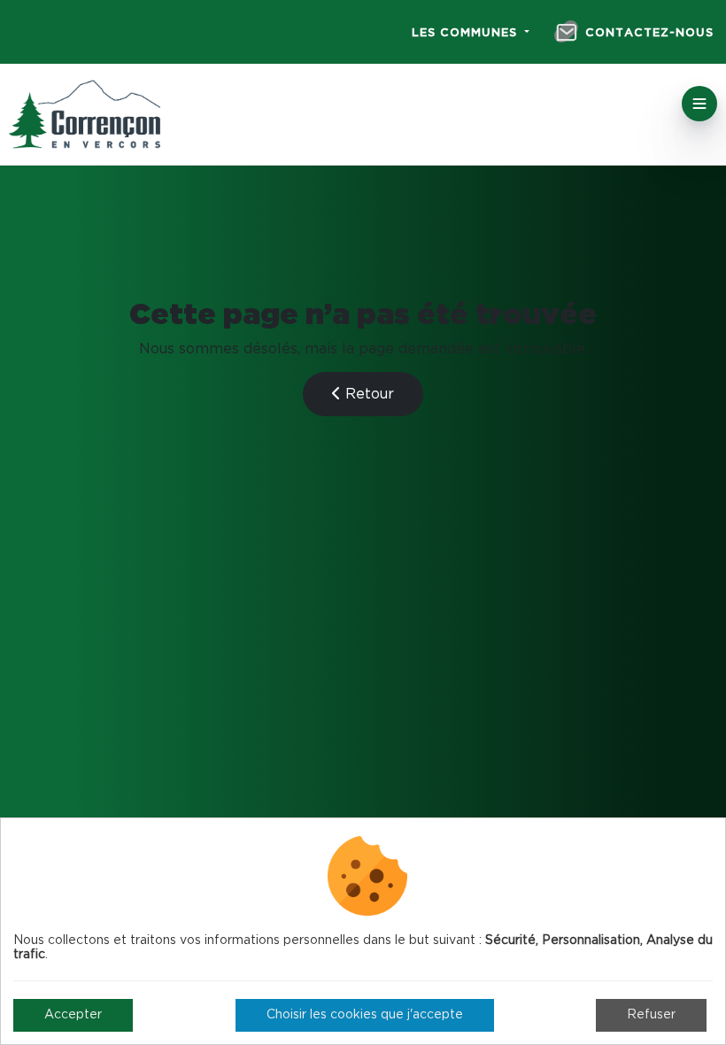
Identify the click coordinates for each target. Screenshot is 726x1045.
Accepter (73, 1015)
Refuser (651, 1015)
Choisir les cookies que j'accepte (364, 1015)
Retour (367, 394)
